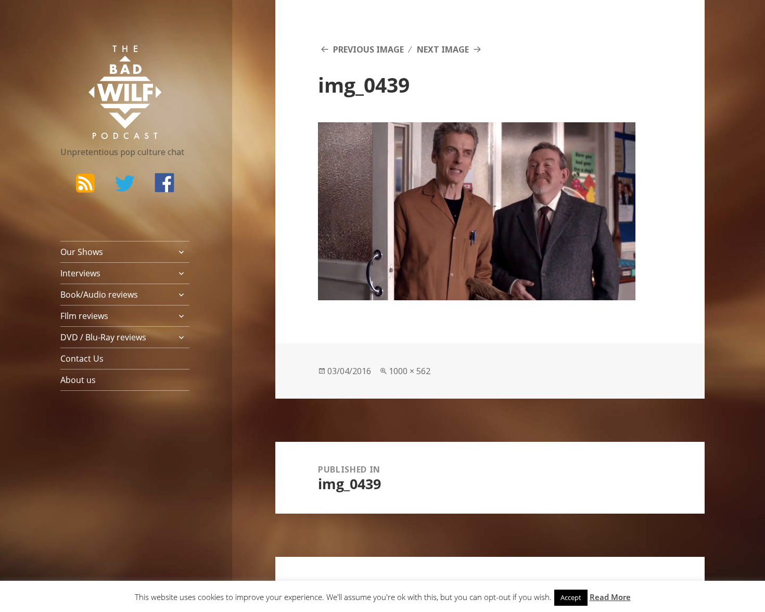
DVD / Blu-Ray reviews (103, 337)
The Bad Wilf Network (104, 60)
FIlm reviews (84, 316)
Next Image (443, 49)
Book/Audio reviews (99, 294)
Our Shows (81, 252)
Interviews (80, 273)
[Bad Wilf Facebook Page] (164, 183)
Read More (610, 597)
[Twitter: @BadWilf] (125, 185)
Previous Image (368, 49)
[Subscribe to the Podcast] (85, 183)
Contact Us (82, 358)
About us (78, 380)
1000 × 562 (409, 371)
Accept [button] (570, 597)
